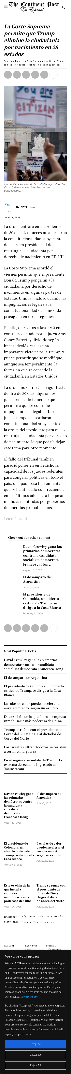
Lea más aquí (15, 518)
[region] (35, 1012)
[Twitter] (17, 75)
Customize (35, 1054)
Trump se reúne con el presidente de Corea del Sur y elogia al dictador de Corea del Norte (50, 893)
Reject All (35, 1065)
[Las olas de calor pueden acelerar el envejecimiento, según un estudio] (51, 833)
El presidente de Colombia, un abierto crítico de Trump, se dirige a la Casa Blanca (42, 601)
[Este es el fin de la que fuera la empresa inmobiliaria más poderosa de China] (19, 875)
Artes (28, 949)
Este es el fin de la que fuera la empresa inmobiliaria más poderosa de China (35, 718)
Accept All (35, 1044)
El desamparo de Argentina (37, 579)
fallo (12, 327)
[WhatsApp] (35, 75)
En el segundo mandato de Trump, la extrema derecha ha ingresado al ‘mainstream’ (33, 764)
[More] (53, 75)
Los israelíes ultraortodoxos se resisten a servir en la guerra (35, 749)
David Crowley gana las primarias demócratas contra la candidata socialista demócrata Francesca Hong (42, 555)
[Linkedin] (44, 75)
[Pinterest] (26, 75)
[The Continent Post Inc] (34, 7)
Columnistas (53, 949)
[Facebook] (8, 75)
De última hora (12, 61)
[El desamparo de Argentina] (13, 579)
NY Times (28, 207)
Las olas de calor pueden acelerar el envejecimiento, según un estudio (50, 849)
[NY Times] (10, 207)
